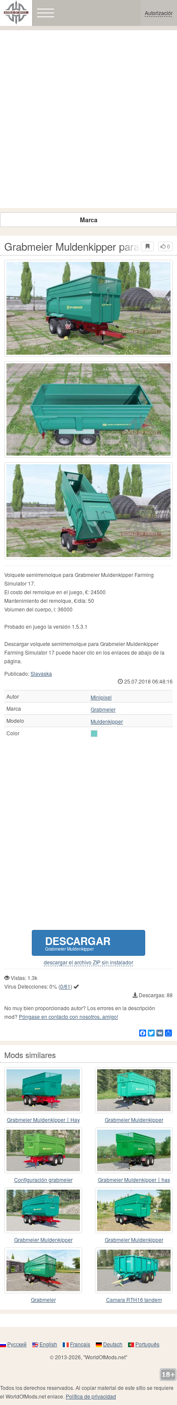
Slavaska (41, 673)
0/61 (65, 986)
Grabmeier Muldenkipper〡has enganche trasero (134, 1180)
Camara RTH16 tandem (134, 1299)
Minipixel (101, 697)
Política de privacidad (91, 1396)
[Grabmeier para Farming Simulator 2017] (43, 1270)
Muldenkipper (107, 721)
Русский (17, 1344)
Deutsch (112, 1344)
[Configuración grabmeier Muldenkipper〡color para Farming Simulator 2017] (43, 1150)
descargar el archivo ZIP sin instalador (88, 962)
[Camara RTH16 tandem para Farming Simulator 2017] (134, 1270)
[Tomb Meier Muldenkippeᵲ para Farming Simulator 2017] (134, 1090)
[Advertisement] (88, 119)
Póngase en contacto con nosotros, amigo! (68, 1016)
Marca (89, 219)
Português (147, 1344)
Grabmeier (103, 709)
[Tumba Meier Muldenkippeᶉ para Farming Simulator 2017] (43, 1210)
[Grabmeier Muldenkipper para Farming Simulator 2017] (88, 308)
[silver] (94, 733)
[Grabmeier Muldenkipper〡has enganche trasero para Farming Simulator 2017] (134, 1150)
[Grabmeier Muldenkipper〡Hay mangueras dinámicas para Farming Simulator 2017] (43, 1090)
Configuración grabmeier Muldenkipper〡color (43, 1180)
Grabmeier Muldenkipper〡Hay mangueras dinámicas (43, 1120)
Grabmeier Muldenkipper (134, 1119)
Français (80, 1344)
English (48, 1344)
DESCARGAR (77, 942)
